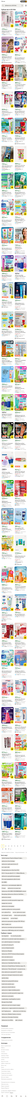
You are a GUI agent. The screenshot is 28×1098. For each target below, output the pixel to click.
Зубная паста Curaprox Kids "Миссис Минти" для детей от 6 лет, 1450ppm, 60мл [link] (7, 415)
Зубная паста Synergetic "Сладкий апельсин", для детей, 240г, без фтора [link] (20, 587)
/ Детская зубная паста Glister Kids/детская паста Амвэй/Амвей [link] (7, 166)
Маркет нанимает (5, 1086)
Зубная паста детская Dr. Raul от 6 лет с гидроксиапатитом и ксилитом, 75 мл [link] (7, 31)
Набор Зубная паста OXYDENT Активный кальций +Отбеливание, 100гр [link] (20, 304)
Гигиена (3, 1051)
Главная (2, 1096)
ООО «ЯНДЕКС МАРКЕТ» (10, 1090)
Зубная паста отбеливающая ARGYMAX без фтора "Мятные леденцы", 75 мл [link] (20, 247)
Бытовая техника (5, 1049)
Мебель (3, 1047)
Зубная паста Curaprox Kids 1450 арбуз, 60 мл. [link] (7, 834)
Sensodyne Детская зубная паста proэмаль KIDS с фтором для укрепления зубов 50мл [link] (20, 31)
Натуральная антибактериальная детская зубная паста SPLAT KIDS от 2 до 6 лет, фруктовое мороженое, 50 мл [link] (7, 529)
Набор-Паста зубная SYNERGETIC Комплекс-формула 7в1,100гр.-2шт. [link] (20, 444)
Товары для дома (5, 1057)
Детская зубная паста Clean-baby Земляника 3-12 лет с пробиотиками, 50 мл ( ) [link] (7, 555)
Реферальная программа (6, 1040)
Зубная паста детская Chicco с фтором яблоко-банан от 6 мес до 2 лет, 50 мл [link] (7, 615)
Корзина (21, 1096)
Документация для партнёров (8, 1032)
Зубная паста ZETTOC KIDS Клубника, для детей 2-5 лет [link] (20, 166)
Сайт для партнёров (5, 1034)
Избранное (16, 1096)
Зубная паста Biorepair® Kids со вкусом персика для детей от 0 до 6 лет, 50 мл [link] (20, 728)
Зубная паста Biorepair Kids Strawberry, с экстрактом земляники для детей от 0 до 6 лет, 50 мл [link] (20, 699)
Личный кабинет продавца (7, 1028)
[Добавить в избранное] (12, 12)
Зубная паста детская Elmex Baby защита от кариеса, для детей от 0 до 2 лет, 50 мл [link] (7, 808)
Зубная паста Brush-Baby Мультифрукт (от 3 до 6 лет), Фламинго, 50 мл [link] (20, 219)
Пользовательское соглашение (8, 1082)
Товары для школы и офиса (7, 1069)
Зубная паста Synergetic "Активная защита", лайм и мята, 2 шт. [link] (7, 444)
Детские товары (5, 1077)
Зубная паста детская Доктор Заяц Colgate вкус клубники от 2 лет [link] (20, 472)
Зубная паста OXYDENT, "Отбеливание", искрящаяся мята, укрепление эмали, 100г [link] (20, 361)
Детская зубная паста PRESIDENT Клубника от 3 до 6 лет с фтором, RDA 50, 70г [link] (20, 783)
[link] (14, 858)
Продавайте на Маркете (6, 1030)
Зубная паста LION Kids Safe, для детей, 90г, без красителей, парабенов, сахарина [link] (7, 387)
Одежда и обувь (5, 1055)
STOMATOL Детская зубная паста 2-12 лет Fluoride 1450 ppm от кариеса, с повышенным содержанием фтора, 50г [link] (7, 193)
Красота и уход (4, 1061)
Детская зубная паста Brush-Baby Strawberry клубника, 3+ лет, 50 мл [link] (7, 332)
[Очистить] (22, 5)
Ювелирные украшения (6, 1079)
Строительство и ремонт (6, 1075)
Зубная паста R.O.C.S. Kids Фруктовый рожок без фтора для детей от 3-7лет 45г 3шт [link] (20, 671)
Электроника (4, 1053)
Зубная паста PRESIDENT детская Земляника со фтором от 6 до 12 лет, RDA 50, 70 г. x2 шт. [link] (7, 502)
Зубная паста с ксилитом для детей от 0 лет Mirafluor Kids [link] (7, 112)
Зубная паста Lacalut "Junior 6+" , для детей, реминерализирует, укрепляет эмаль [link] (7, 138)
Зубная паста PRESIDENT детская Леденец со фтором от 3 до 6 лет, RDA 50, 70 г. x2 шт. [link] (20, 388)
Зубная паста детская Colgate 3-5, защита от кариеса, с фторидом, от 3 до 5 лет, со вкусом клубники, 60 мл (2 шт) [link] (20, 756)
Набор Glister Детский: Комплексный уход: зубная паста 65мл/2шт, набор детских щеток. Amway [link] (20, 557)
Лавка (11, 1096)
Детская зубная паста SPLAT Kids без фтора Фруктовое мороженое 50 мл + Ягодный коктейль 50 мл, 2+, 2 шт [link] (7, 249)
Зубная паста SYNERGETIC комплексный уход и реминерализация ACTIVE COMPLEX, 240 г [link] (20, 808)
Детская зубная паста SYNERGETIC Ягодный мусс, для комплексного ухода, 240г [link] (7, 728)
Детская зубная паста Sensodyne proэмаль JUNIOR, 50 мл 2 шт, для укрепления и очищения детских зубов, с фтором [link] (7, 671)
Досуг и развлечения (6, 1045)
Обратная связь (4, 1084)
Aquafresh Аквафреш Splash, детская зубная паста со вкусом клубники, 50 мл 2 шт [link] (7, 701)
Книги (2, 1067)
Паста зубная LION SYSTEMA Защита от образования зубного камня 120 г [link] (20, 529)
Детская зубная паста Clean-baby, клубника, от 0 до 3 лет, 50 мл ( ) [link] (7, 783)
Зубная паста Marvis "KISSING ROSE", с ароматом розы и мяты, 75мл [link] (7, 755)
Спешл (7, 1096)
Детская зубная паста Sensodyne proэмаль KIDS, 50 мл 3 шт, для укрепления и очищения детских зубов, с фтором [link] (20, 58)
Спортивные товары (5, 1071)
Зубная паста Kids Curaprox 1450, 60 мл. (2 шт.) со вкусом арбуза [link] (7, 473)
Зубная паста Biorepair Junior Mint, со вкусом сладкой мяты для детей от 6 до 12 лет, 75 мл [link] (7, 303)
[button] (26, 6)
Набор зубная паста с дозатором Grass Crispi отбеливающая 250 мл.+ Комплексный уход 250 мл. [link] (7, 588)
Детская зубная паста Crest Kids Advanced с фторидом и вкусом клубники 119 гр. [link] (20, 615)
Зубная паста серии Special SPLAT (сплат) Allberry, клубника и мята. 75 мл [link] (7, 643)
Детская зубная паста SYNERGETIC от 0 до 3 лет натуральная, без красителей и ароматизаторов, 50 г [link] (20, 193)
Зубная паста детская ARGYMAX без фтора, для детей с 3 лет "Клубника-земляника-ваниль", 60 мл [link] (20, 138)
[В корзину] (12, 25)
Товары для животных (6, 1073)
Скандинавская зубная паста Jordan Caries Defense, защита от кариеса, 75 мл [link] (20, 85)
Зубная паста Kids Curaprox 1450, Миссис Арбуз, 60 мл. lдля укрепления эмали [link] (20, 276)
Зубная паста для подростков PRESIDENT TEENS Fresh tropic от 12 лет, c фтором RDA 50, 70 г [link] (7, 361)
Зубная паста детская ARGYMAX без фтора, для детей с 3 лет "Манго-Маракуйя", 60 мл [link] (7, 57)
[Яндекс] (11, 1092)
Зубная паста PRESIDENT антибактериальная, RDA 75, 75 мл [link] (19, 834)
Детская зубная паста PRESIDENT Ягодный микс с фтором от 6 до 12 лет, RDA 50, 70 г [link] (7, 276)
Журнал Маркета (5, 1088)
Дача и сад (3, 1065)
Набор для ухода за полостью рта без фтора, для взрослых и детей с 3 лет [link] (20, 332)
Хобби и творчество (5, 1063)
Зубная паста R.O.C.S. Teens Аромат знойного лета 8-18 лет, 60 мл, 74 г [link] (20, 643)
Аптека (2, 1059)
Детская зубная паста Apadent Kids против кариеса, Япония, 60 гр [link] (20, 112)
